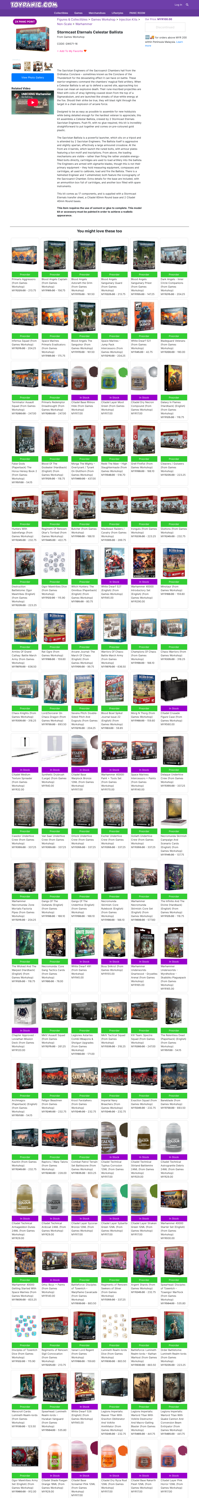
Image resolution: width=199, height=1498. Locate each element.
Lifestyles (117, 12)
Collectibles (61, 12)
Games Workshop (103, 19)
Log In (178, 4)
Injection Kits (128, 19)
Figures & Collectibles (72, 19)
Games (78, 12)
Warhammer (83, 24)
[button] (187, 4)
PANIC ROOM (137, 12)
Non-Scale (64, 24)
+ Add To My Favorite (72, 51)
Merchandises (97, 12)
